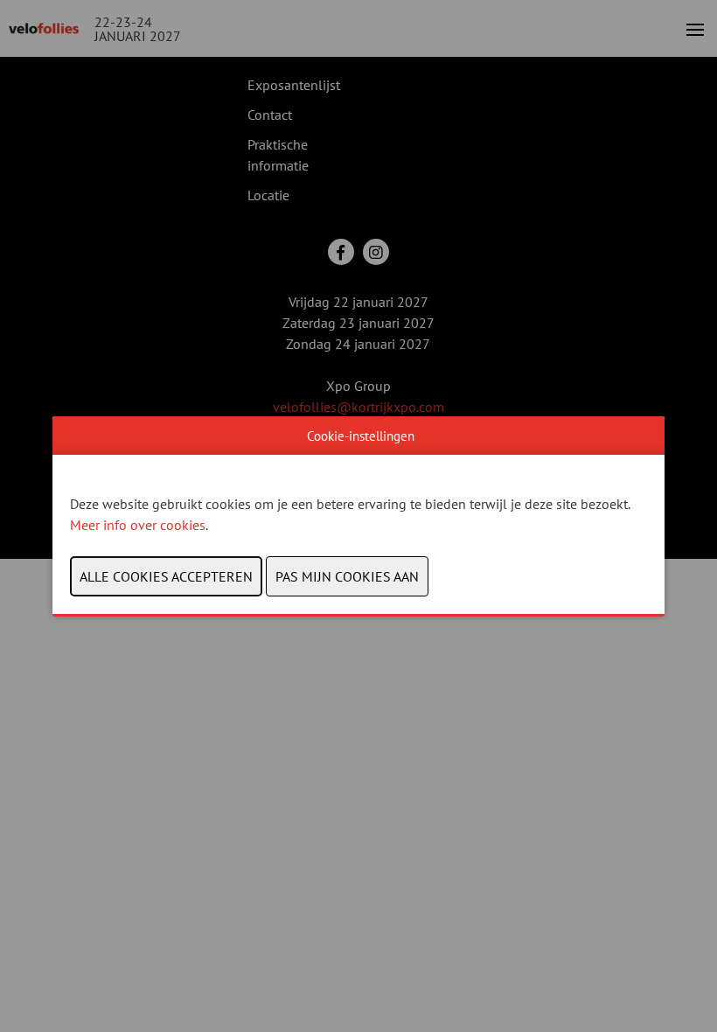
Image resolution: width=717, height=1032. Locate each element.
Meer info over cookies (137, 524)
